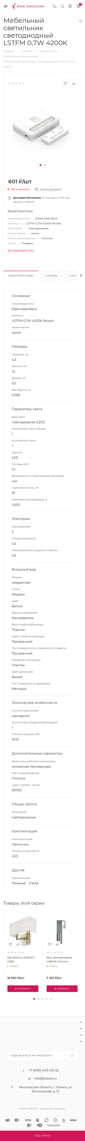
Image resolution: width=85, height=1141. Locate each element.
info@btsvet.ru (45, 1078)
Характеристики (20, 275)
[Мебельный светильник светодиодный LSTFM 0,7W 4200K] (42, 127)
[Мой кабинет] (70, 6)
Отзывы (51, 275)
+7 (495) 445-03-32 (43, 1070)
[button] (40, 165)
